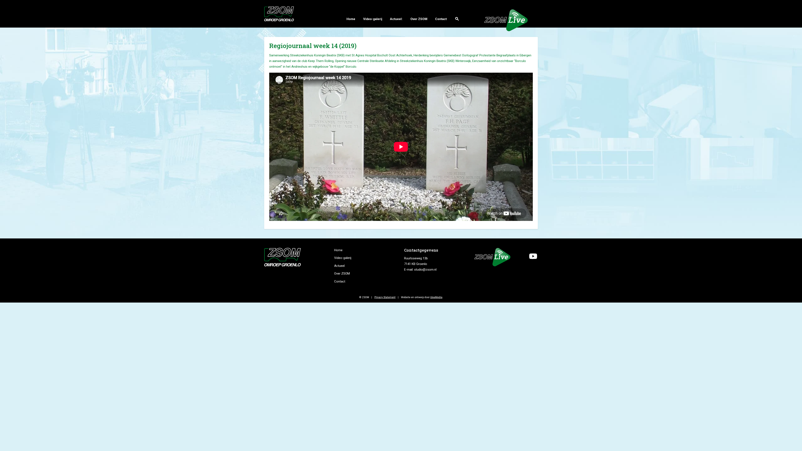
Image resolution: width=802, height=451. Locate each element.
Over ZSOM (418, 19)
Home (350, 19)
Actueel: (396, 19)
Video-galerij (372, 19)
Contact (441, 19)
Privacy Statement (385, 297)
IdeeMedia (436, 297)
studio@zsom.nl (425, 269)
